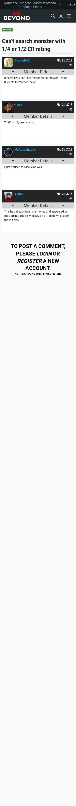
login (44, 254)
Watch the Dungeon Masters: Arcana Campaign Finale (29, 5)
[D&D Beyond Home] (16, 16)
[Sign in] (61, 16)
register (29, 261)
